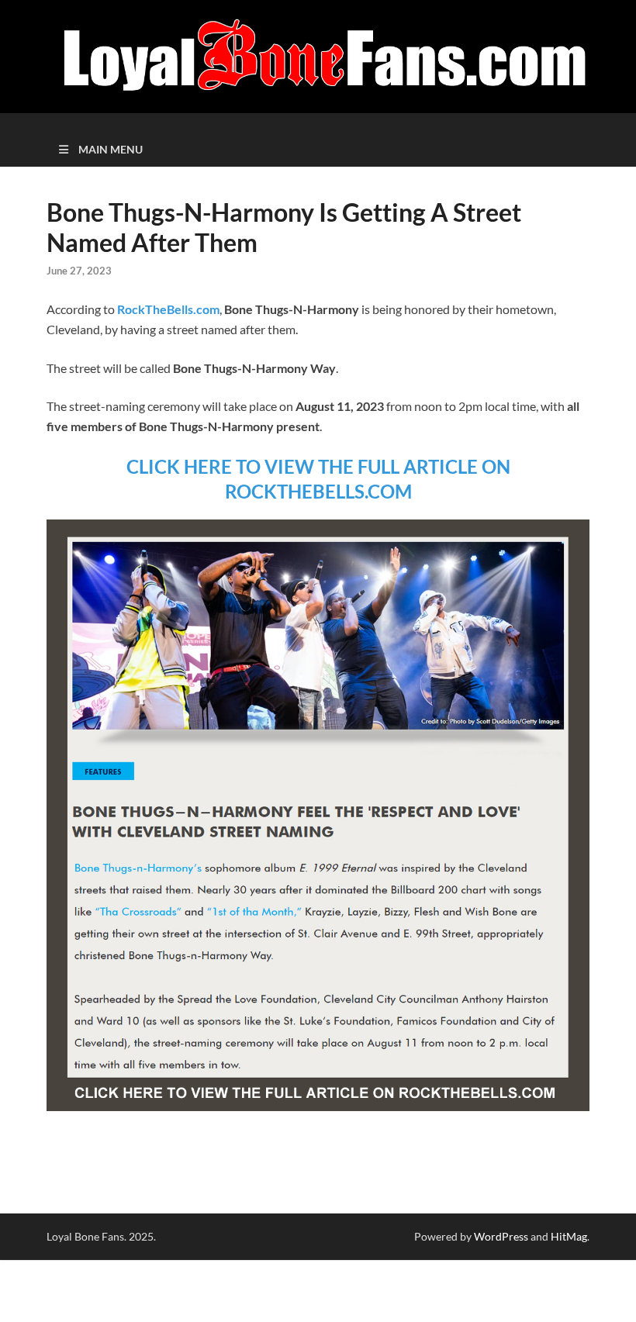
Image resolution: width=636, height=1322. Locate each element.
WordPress (501, 1236)
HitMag (569, 1236)
